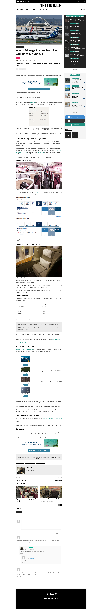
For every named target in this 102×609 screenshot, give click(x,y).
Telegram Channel (35, 457)
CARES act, (32, 102)
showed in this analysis (57, 339)
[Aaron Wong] (17, 60)
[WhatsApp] (25, 69)
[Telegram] (22, 69)
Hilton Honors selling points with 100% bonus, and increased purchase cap (78, 96)
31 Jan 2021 (58, 391)
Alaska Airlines (22, 47)
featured (26, 462)
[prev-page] (59, 505)
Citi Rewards (25, 362)
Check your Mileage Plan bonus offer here (39, 89)
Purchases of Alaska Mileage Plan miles (24, 349)
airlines (17, 462)
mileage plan (32, 462)
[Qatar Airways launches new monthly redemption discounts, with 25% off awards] (27, 492)
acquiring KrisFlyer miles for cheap (23, 342)
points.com (42, 462)
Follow (75, 132)
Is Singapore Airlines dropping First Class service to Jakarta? (51, 499)
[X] (20, 69)
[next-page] (61, 505)
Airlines (20, 13)
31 (84, 98)
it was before (36, 192)
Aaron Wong (21, 60)
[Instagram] (84, 1)
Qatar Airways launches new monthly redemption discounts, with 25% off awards (26, 500)
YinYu (28, 549)
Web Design (58, 602)
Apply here (25, 364)
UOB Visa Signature (25, 373)
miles (37, 462)
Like (68, 132)
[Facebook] (82, 1)
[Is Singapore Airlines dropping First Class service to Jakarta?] (51, 492)
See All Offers (75, 61)
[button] (78, 1)
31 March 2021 (41, 152)
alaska (22, 462)
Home (17, 13)
